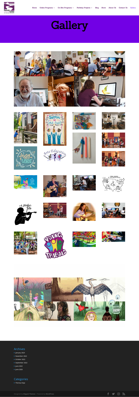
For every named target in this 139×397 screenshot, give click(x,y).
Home (34, 8)
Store (104, 8)
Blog (97, 8)
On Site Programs (65, 8)
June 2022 (19, 366)
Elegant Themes (29, 394)
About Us (112, 8)
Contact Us (123, 8)
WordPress (50, 394)
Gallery (133, 8)
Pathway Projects (83, 8)
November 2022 (21, 356)
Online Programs (46, 8)
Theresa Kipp (20, 383)
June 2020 (19, 369)
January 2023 (20, 353)
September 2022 (21, 363)
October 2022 (20, 359)
